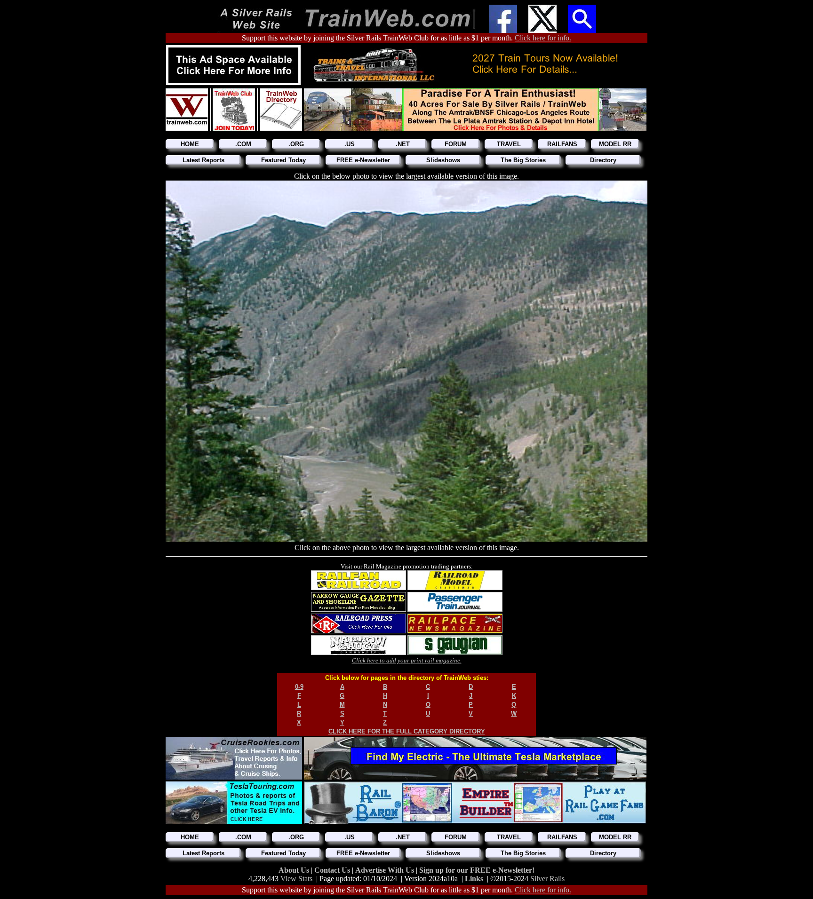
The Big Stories (523, 160)
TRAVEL (509, 144)
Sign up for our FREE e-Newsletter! (476, 870)
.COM (243, 144)
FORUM (456, 144)
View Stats (296, 879)
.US (349, 144)
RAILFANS (562, 144)
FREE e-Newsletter (363, 160)
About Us (295, 870)
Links (474, 879)
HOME (190, 144)
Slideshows (443, 160)
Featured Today (283, 160)
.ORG (296, 144)
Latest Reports (203, 160)
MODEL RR (615, 144)
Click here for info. (543, 38)
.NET (403, 144)
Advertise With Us (385, 870)
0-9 (299, 686)
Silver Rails (547, 879)
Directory (603, 160)
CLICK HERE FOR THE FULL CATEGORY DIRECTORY (406, 731)
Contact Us (333, 870)
